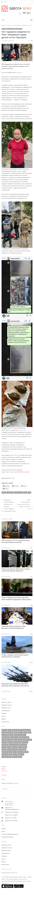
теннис (15, 754)
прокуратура (22, 749)
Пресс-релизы (5, 721)
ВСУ (9, 730)
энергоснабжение (16, 756)
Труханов (4, 735)
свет (15, 752)
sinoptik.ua (16, 783)
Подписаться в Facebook (11, 812)
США (29, 732)
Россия (20, 732)
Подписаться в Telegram (11, 815)
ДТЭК (3, 732)
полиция (15, 747)
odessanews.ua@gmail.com (12, 809)
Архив (3, 831)
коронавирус (17, 742)
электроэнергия (6, 756)
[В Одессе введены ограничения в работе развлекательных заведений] (17, 637)
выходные (9, 739)
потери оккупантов (12, 749)
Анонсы (4, 716)
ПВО (15, 732)
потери (4, 749)
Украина (11, 735)
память (4, 747)
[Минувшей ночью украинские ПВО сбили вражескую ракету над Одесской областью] (17, 665)
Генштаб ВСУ (15, 730)
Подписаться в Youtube (11, 820)
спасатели (20, 752)
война (3, 492)
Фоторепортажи (18, 28)
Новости (3, 28)
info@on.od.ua (8, 807)
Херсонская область (20, 735)
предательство (18, 492)
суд (11, 754)
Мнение (4, 719)
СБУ (29, 492)
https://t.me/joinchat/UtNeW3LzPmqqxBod (17, 472)
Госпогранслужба (25, 730)
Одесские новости (10, 28)
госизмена (9, 492)
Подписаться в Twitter (11, 817)
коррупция (25, 742)
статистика (5, 754)
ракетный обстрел (7, 752)
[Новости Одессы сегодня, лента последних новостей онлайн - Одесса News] (17, 9)
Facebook (19, 72)
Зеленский (10, 732)
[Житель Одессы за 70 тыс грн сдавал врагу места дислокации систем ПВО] (17, 522)
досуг (19, 739)
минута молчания (13, 744)
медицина (4, 744)
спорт (26, 752)
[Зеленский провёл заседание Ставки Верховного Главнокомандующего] (17, 608)
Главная (4, 828)
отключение (23, 744)
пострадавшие (22, 747)
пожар (9, 747)
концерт (10, 742)
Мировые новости (6, 707)
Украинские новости (7, 705)
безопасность (14, 737)
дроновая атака (27, 739)
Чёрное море (5, 737)
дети (15, 739)
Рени (25, 492)
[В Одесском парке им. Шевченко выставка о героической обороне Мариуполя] (17, 551)
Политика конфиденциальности (10, 834)
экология (21, 754)
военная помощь (24, 737)
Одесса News (14, 455)
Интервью (4, 713)
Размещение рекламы (7, 837)
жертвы (4, 742)
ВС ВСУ (4, 730)
